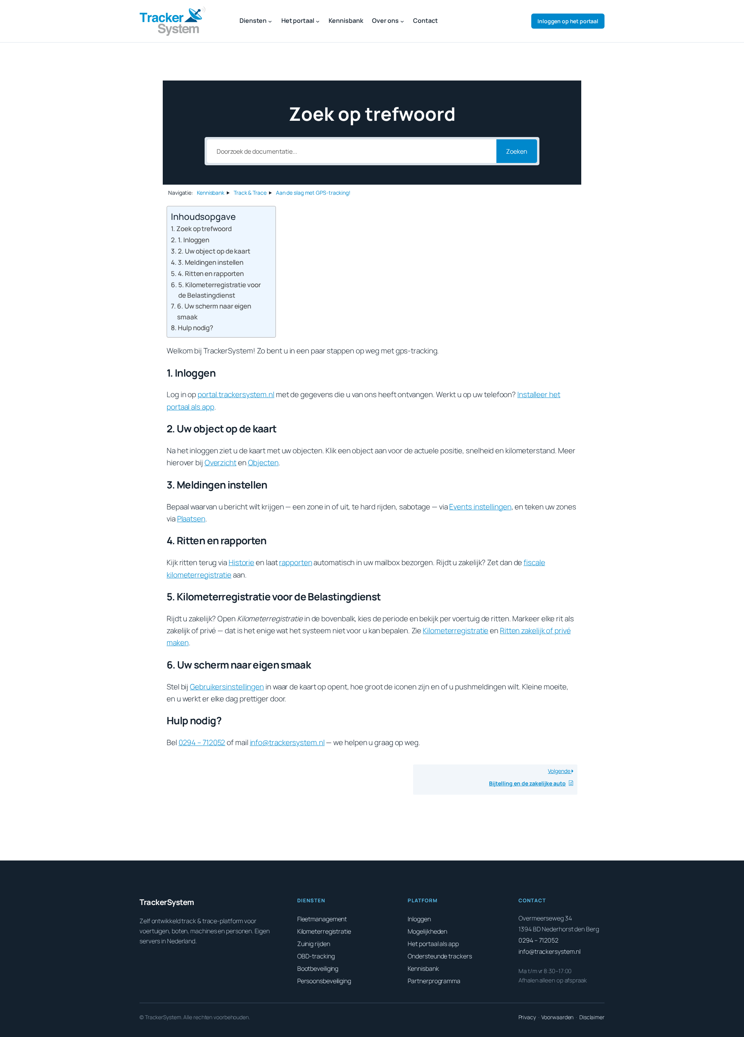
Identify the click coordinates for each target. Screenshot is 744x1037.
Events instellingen (480, 507)
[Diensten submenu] (270, 21)
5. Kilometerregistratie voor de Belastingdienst (219, 290)
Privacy (527, 1017)
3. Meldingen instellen (210, 262)
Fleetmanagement (322, 919)
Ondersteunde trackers (440, 956)
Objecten (263, 463)
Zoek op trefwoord (203, 228)
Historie (241, 562)
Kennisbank (423, 968)
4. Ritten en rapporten (211, 273)
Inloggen (567, 21)
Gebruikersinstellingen (227, 687)
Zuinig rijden (313, 943)
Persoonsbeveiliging (324, 981)
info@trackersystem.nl (287, 742)
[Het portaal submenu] (318, 21)
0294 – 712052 (202, 742)
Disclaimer (591, 1017)
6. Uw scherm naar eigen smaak (214, 311)
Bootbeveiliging (318, 968)
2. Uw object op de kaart (214, 251)
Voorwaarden (557, 1017)
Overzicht (220, 463)
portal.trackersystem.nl (236, 394)
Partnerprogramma (434, 981)
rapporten (295, 562)
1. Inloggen (193, 239)
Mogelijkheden (427, 931)
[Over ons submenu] (402, 21)
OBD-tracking (316, 956)
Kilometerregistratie (455, 631)
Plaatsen (191, 519)
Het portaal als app (433, 943)
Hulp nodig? (195, 327)
